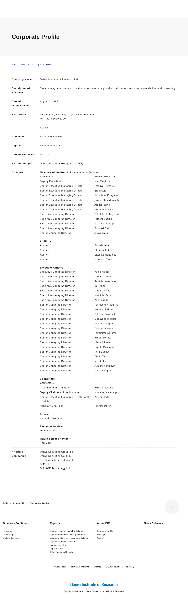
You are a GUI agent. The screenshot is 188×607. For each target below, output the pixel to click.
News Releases (153, 523)
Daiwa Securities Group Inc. (119, 567)
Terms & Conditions (80, 567)
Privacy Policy (59, 567)
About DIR (25, 64)
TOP (14, 64)
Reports (55, 523)
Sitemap (97, 567)
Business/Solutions (15, 523)
